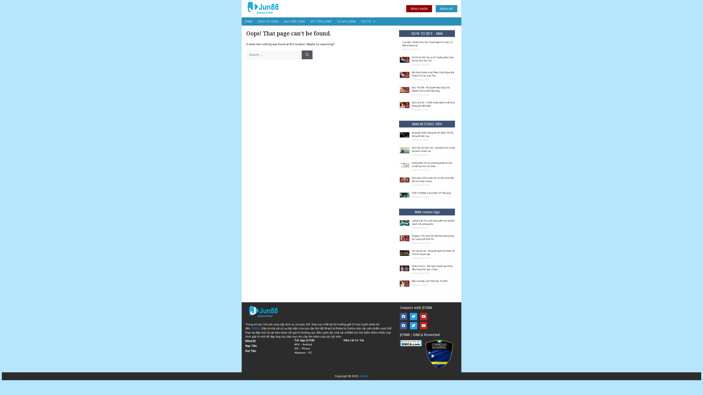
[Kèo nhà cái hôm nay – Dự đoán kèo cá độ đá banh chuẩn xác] (405, 153)
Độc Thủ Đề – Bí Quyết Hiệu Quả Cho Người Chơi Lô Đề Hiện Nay (431, 89)
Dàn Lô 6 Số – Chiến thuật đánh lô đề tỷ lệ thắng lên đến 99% (433, 104)
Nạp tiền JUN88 (294, 21)
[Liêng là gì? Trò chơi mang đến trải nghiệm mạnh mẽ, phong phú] (405, 225)
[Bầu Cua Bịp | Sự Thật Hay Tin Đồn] (405, 286)
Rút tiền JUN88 (320, 21)
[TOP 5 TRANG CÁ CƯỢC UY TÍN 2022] (405, 197)
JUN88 (248, 21)
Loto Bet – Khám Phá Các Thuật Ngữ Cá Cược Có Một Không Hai (427, 44)
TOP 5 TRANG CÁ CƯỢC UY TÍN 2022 (431, 193)
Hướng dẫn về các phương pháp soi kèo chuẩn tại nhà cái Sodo (432, 164)
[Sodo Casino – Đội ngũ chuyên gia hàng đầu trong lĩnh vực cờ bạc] (405, 271)
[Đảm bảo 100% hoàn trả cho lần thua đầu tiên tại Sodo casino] (405, 183)
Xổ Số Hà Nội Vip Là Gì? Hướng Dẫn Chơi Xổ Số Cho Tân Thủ (433, 59)
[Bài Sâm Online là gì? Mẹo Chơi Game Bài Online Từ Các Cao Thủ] (405, 78)
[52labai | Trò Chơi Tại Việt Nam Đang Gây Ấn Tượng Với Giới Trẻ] (405, 241)
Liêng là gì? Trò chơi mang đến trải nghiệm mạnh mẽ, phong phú (433, 222)
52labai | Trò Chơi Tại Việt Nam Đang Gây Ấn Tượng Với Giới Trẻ (433, 237)
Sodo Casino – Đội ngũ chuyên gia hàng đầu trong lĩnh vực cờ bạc (432, 268)
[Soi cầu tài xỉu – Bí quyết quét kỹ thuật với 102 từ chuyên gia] (405, 256)
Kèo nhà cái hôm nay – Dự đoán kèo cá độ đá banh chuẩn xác (433, 149)
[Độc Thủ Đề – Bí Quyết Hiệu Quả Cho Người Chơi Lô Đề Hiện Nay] (405, 93)
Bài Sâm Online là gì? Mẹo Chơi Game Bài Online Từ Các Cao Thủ (433, 74)
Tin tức (366, 21)
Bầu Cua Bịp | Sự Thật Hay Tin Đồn (430, 281)
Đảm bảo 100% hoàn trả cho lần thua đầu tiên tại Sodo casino (433, 179)
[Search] (307, 54)
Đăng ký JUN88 (268, 21)
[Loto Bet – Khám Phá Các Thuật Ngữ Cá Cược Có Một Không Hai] (400, 42)
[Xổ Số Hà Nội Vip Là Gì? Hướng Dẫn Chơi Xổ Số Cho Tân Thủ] (405, 63)
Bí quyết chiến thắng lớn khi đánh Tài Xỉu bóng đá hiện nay (432, 134)
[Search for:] (274, 55)
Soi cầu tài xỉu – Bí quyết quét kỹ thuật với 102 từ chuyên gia (433, 252)
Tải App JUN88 (346, 21)
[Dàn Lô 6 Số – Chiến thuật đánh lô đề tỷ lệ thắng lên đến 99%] (405, 108)
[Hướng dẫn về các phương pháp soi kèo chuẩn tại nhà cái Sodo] (405, 168)
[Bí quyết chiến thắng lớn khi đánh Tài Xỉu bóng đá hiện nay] (405, 137)
